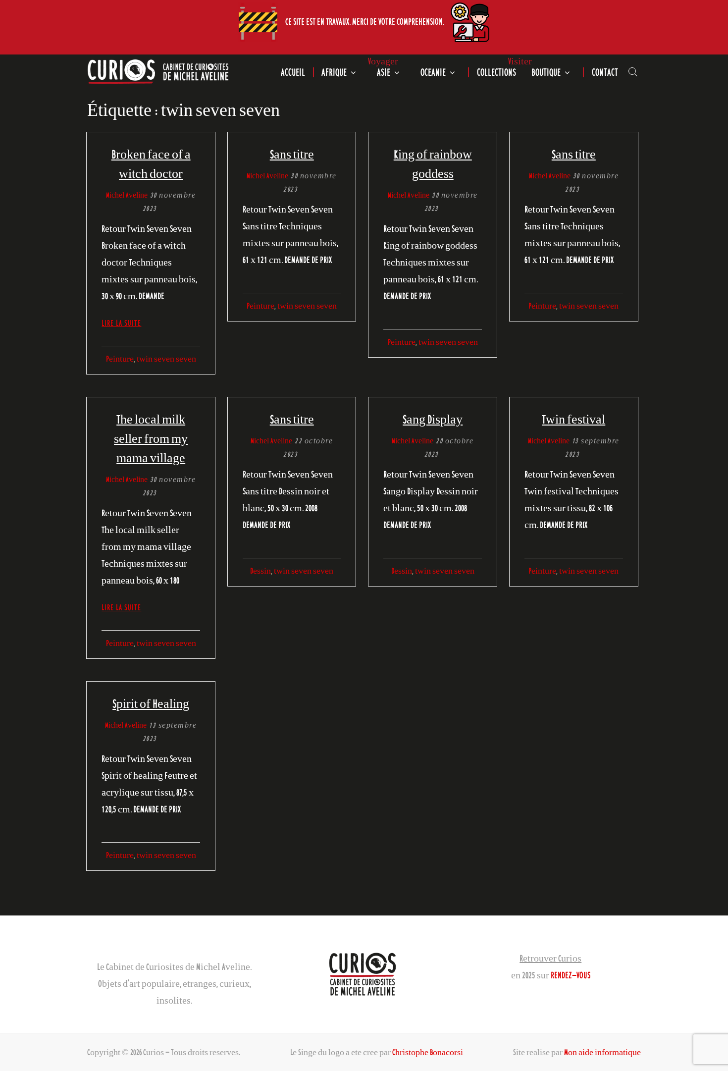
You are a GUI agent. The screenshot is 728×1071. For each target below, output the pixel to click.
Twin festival (573, 419)
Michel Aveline (127, 195)
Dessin (260, 570)
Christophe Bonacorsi (427, 1052)
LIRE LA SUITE (121, 323)
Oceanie (433, 72)
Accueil (293, 72)
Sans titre (292, 154)
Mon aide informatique (602, 1052)
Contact (605, 72)
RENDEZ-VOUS (570, 975)
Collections (496, 72)
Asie (383, 72)
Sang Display (433, 419)
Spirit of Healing (150, 703)
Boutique (546, 72)
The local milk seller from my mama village (151, 438)
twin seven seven (166, 358)
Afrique (334, 72)
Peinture (120, 358)
